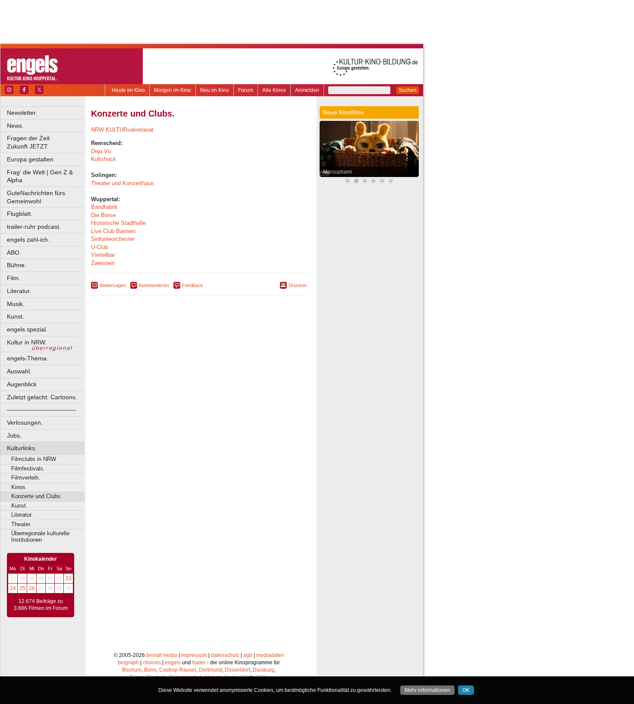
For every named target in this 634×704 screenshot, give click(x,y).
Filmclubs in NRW (33, 459)
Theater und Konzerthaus (122, 183)
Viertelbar (103, 255)
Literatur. (19, 290)
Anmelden (307, 90)
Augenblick (22, 384)
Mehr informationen (427, 690)
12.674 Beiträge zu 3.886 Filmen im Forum (41, 604)
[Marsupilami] (356, 182)
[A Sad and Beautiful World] (382, 182)
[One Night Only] (390, 182)
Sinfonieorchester (113, 239)
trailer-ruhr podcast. (34, 226)
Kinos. (19, 487)
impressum (194, 655)
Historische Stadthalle (118, 223)
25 (22, 588)
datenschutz (225, 655)
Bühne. (16, 265)
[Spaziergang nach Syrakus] (365, 182)
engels (173, 663)
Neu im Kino (214, 90)
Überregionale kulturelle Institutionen (40, 536)
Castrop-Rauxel (177, 670)
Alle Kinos (274, 90)
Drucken (298, 285)
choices (152, 663)
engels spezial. (27, 329)
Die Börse (103, 215)
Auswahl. (19, 371)
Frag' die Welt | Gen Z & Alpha (40, 176)
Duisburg (263, 670)
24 (13, 588)
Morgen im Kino (172, 90)
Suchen (408, 90)
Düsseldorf (237, 670)
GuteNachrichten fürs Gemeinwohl (36, 197)
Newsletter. (22, 112)
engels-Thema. (27, 358)
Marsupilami (337, 172)
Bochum (131, 670)
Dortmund (210, 670)
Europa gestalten (30, 159)
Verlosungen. (25, 422)
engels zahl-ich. (28, 239)
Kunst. (15, 316)
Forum (245, 90)
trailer (199, 663)
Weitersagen (113, 285)
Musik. (16, 303)
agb (247, 655)
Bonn (150, 670)
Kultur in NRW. (27, 342)
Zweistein (103, 263)
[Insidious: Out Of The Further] (347, 182)
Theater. (21, 524)
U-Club (99, 247)
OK (466, 690)
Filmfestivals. (28, 468)
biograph (128, 663)
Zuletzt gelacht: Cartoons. (42, 397)
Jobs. (14, 435)
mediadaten (270, 655)
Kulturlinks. (22, 448)
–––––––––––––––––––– (41, 409)
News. (15, 125)
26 (32, 588)
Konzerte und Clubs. (36, 496)
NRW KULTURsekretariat (122, 129)
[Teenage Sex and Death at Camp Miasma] (373, 182)
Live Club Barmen (113, 231)
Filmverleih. (25, 477)
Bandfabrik (104, 207)
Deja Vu (101, 151)
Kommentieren (154, 285)
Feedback (192, 285)
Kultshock (103, 159)
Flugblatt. (19, 213)
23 (69, 578)
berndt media (161, 655)
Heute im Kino (128, 90)
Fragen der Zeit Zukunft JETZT (46, 142)
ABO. (14, 252)
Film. (13, 278)
